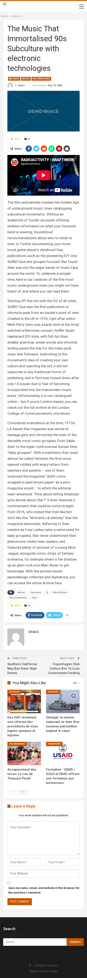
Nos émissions (41, 78)
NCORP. (53, 971)
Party (34, 598)
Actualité (14, 692)
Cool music (35, 592)
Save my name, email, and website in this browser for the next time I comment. (44, 890)
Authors (21, 592)
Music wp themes (18, 598)
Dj (47, 592)
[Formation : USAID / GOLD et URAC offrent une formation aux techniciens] (63, 753)
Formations (54, 744)
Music (25, 78)
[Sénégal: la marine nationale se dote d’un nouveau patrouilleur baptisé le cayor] (63, 701)
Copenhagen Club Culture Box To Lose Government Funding (64, 668)
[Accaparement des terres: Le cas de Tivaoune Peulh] (24, 753)
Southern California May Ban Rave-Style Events (22, 668)
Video (15, 78)
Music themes (60, 592)
